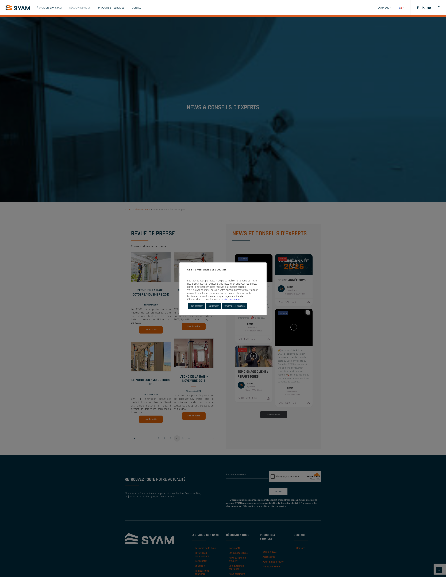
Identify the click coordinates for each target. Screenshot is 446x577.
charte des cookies (230, 299)
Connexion (384, 7)
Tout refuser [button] (213, 306)
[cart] (436, 7)
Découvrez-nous (80, 7)
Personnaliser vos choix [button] (234, 306)
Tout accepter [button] (196, 306)
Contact (137, 7)
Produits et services (111, 7)
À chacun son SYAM (49, 7)
